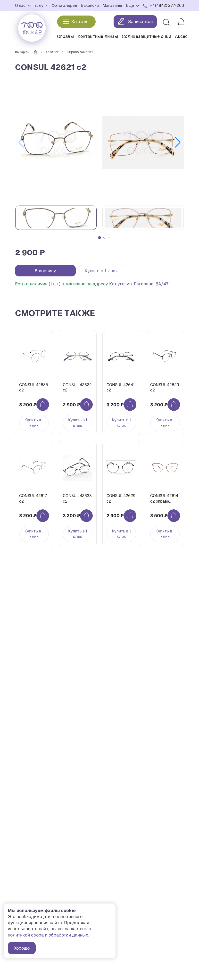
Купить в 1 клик (101, 270)
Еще (130, 5)
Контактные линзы (98, 36)
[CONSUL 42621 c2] (56, 142)
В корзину (45, 270)
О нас (20, 5)
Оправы (65, 36)
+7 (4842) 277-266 (167, 5)
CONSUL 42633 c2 (77, 498)
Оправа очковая (80, 52)
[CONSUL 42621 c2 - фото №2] (143, 142)
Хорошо (22, 948)
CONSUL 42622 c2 (77, 387)
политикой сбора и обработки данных (48, 934)
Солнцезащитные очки (146, 36)
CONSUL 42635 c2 (33, 387)
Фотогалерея (64, 5)
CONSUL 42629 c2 (164, 387)
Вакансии (90, 5)
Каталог (80, 21)
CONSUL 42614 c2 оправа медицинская (164, 498)
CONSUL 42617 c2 (33, 498)
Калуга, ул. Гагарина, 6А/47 (139, 283)
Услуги (41, 5)
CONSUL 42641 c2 (120, 387)
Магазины (112, 5)
